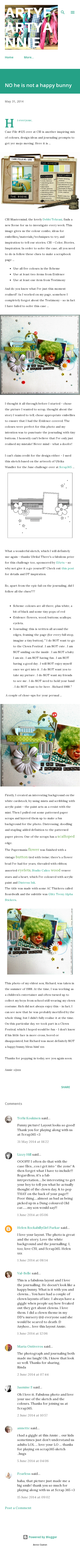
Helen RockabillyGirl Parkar (38, 1228)
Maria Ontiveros (30, 1346)
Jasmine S (24, 1387)
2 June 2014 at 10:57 (32, 1415)
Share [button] (65, 1087)
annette (23, 1428)
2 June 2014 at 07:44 (33, 1374)
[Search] (62, 7)
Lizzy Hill (24, 1154)
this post (68, 568)
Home (9, 57)
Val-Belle (24, 1273)
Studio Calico (41, 870)
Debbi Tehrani (52, 219)
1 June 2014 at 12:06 (32, 1333)
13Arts (60, 562)
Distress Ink (26, 882)
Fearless (24, 1474)
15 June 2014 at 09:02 (33, 1497)
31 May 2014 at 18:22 (33, 1142)
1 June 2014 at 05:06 (32, 1215)
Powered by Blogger (42, 1537)
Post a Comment (18, 1508)
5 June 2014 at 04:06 (33, 1461)
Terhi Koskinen (29, 1118)
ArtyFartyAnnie (29, 27)
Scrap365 (65, 467)
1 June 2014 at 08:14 (32, 1260)
